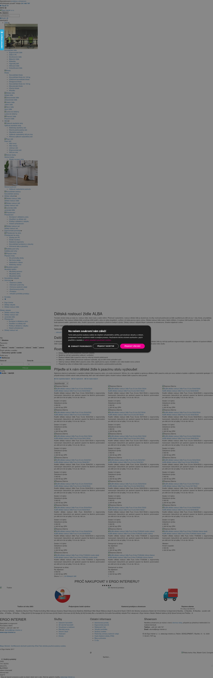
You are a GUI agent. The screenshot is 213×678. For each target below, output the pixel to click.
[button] (80, 346)
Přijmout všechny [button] (132, 346)
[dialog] (106, 339)
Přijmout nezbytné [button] (105, 346)
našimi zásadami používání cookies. (97, 340)
